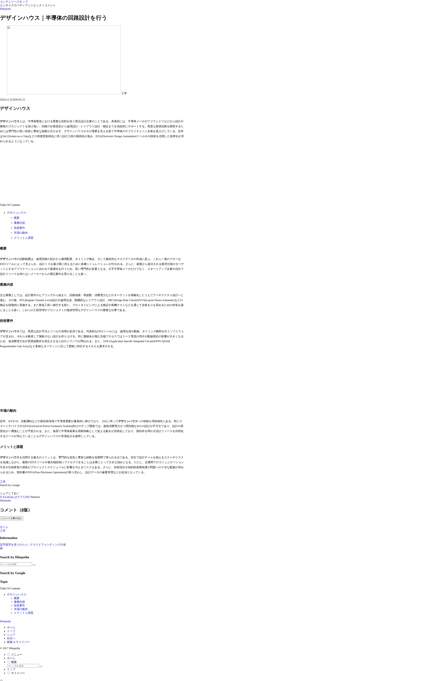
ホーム (11, 627)
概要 (16, 217)
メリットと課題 (23, 237)
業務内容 (19, 222)
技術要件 (19, 227)
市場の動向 (21, 232)
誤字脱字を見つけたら (14, 544)
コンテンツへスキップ (14, 1)
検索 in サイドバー (18, 641)
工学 (3, 481)
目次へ (11, 638)
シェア (11, 634)
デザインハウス (16, 212)
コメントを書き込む (11, 518)
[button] (34, 565)
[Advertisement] (92, 173)
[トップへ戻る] (1, 680)
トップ (11, 631)
